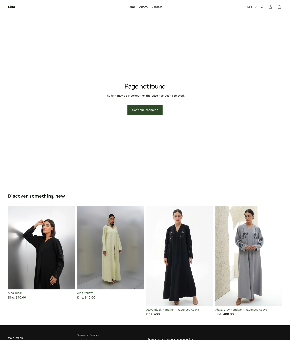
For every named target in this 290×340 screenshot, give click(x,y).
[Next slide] (69, 247)
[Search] (262, 7)
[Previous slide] (14, 247)
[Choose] (68, 283)
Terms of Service (88, 335)
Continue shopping (145, 109)
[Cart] (279, 7)
